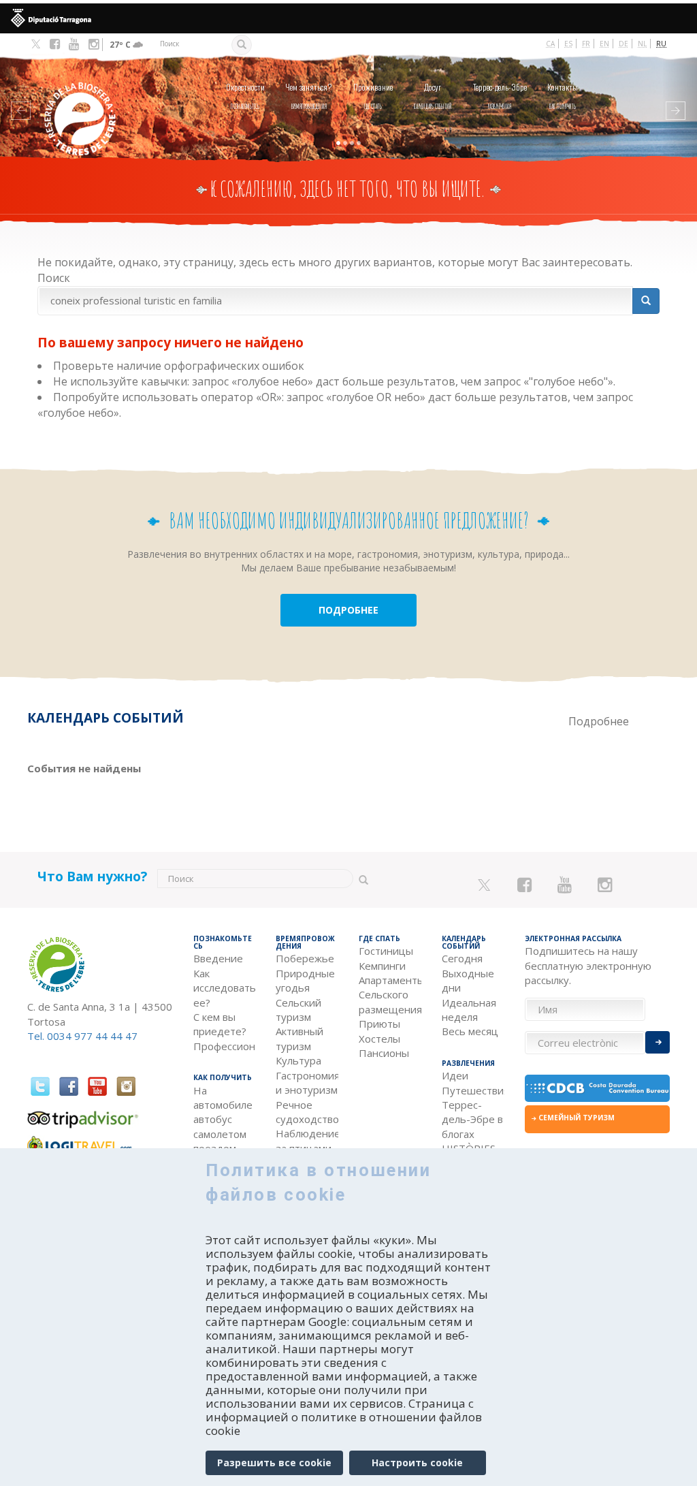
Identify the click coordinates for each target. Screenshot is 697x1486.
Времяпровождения (308, 95)
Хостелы (379, 1038)
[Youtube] (73, 44)
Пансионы (384, 1053)
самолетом (219, 1134)
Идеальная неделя (469, 1010)
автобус (212, 1119)
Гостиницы (386, 951)
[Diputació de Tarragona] (348, 18)
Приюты (379, 1023)
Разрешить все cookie (274, 1462)
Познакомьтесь (245, 95)
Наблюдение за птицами (307, 1140)
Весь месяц (470, 1031)
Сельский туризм (298, 1010)
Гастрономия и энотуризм (307, 1082)
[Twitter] (35, 45)
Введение (218, 958)
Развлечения (500, 95)
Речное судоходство (307, 1112)
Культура (298, 1060)
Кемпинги (382, 966)
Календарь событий (433, 95)
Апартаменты (390, 980)
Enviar (657, 1042)
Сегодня (462, 958)
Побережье (305, 958)
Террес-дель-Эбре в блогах (472, 1119)
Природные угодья (305, 980)
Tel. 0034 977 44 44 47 (82, 1036)
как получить (562, 95)
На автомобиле (223, 1097)
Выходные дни (468, 980)
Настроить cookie (417, 1462)
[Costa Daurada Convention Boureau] (597, 1088)
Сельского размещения (390, 1001)
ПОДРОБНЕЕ (348, 609)
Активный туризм (299, 1038)
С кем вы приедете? (219, 1024)
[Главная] (81, 98)
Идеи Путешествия (473, 1082)
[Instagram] (93, 44)
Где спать (373, 95)
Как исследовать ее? (224, 987)
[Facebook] (54, 44)
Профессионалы (224, 1046)
